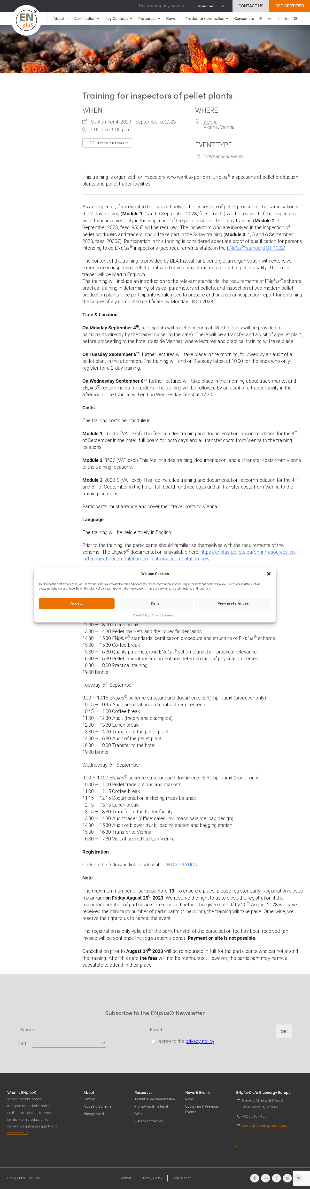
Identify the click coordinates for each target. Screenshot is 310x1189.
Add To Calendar (111, 143)
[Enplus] (26, 20)
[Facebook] (278, 18)
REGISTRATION (181, 865)
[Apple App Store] (269, 18)
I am (23, 1043)
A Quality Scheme (97, 1106)
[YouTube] (295, 18)
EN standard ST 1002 (255, 248)
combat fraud (17, 1133)
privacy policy (200, 1041)
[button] (268, 573)
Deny (155, 603)
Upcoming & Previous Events (201, 1109)
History (89, 1099)
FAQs (138, 1114)
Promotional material (151, 1106)
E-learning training (148, 1121)
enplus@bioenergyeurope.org (264, 1125)
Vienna (210, 122)
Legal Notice (181, 1178)
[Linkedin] (286, 18)
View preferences (233, 603)
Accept (76, 603)
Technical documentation (154, 1099)
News (189, 1099)
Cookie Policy (141, 615)
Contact (125, 1178)
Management (94, 1114)
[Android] (260, 18)
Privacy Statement (163, 615)
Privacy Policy (152, 1178)
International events (223, 156)
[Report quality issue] (236, 1146)
